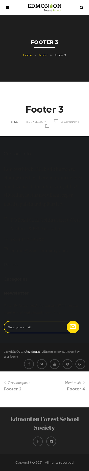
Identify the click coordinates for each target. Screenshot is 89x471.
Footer (43, 55)
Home (27, 55)
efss (14, 121)
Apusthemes (33, 351)
